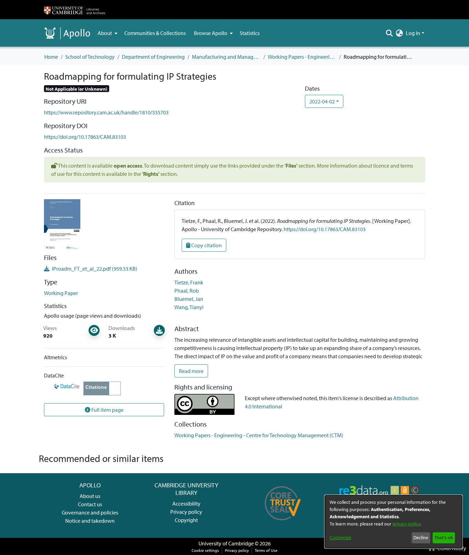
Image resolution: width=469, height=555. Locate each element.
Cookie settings (205, 550)
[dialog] (393, 521)
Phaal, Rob (186, 290)
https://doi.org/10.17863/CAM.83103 (85, 136)
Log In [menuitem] (413, 33)
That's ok (443, 537)
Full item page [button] (107, 409)
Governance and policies (90, 512)
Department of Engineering (153, 56)
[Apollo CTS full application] (282, 522)
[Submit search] (389, 33)
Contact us (90, 504)
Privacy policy (186, 511)
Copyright (186, 520)
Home (51, 56)
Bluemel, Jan (188, 298)
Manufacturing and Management (226, 56)
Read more (191, 370)
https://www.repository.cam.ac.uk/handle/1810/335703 (106, 112)
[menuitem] (106, 33)
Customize (340, 537)
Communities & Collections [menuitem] (155, 33)
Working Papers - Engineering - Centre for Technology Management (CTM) (302, 56)
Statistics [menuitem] (250, 33)
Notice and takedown (90, 520)
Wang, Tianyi (189, 307)
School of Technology (90, 56)
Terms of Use (266, 550)
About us (90, 495)
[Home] (74, 9)
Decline (420, 537)
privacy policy (406, 524)
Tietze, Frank (188, 282)
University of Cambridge (226, 543)
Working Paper (61, 293)
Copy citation (206, 245)
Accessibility (186, 503)
